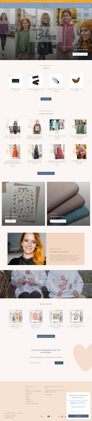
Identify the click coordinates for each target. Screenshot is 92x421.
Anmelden (59, 362)
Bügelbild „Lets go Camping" (56, 326)
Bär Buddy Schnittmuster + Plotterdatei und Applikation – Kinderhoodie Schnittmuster (34, 137)
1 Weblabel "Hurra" (16, 89)
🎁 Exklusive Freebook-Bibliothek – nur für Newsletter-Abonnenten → (46, 1)
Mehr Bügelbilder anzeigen (46, 336)
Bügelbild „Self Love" (36, 326)
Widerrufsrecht (29, 393)
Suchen (27, 389)
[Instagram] (47, 394)
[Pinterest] (50, 394)
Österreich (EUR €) (10, 413)
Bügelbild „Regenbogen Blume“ (76, 326)
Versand (27, 397)
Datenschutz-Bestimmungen (32, 403)
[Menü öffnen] (2, 5)
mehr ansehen (46, 98)
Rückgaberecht (29, 401)
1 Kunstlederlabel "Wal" (76, 89)
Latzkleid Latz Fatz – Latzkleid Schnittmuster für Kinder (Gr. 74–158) (57, 162)
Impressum (28, 399)
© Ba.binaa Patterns (10, 415)
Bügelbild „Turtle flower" (16, 326)
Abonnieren (78, 416)
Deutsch (77, 5)
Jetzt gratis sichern (80, 54)
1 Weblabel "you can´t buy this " (36, 89)
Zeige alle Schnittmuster (46, 173)
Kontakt (27, 395)
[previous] (4, 81)
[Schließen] (88, 393)
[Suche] (85, 5)
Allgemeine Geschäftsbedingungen (33, 391)
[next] (88, 81)
